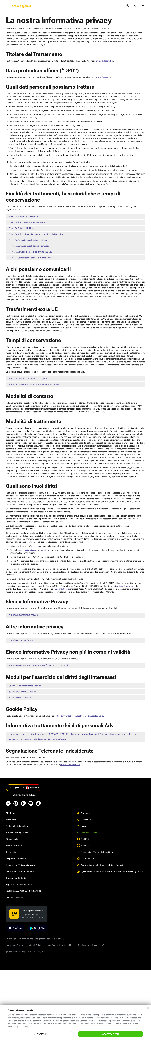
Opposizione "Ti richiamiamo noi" (21, 865)
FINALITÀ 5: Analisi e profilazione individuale (29, 240)
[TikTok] (38, 803)
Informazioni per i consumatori (20, 871)
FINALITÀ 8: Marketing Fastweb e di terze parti (30, 257)
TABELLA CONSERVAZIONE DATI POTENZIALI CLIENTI (34, 384)
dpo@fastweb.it (103, 77)
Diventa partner (13, 839)
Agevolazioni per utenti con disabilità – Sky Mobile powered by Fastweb (112, 871)
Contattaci (85, 813)
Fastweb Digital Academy (17, 826)
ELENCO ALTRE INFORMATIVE (23, 640)
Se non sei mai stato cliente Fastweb (25, 686)
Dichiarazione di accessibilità (91, 945)
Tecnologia (11, 852)
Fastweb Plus (12, 819)
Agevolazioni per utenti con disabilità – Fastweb (102, 865)
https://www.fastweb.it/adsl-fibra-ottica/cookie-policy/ (80, 716)
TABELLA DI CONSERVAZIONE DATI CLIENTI (29, 379)
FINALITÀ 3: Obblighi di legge (22, 228)
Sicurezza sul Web (14, 845)
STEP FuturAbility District (17, 832)
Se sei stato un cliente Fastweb (22, 691)
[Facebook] (8, 803)
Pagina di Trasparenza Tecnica (20, 884)
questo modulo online (70, 764)
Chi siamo (10, 813)
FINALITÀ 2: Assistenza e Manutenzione (27, 222)
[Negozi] (127, 5)
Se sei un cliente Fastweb (20, 697)
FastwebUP (86, 845)
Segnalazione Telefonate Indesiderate (97, 852)
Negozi (84, 826)
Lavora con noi (87, 858)
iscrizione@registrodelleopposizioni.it (34, 550)
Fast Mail (85, 839)
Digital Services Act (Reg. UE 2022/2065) (24, 891)
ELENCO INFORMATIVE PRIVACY (24, 615)
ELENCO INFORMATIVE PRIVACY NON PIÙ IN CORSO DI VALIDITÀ (38, 665)
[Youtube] (30, 803)
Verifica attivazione (89, 832)
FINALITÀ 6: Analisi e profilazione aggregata (29, 246)
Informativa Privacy (14, 945)
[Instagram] (15, 803)
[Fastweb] (22, 6)
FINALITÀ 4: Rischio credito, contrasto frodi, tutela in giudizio (36, 234)
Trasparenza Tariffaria (16, 878)
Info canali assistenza (16, 897)
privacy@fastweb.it (104, 61)
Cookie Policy (35, 945)
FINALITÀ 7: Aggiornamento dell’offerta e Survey (30, 252)
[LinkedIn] (23, 803)
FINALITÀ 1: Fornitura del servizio (24, 216)
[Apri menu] (7, 6)
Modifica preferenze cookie (59, 945)
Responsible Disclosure (16, 858)
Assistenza (86, 819)
